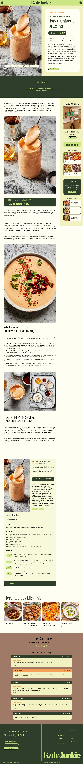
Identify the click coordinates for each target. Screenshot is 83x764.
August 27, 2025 (65, 713)
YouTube (72, 738)
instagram (72, 730)
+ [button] (16, 515)
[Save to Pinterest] (17, 204)
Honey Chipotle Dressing (41, 90)
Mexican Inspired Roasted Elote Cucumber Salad (67, 173)
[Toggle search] (80, 2)
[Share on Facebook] (14, 204)
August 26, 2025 (65, 698)
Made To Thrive (57, 762)
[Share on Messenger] (27, 204)
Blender (11, 527)
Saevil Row (50, 762)
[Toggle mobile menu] (2, 2)
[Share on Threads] (20, 204)
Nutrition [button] (12, 583)
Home (49, 16)
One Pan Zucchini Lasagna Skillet (76, 161)
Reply (14, 665)
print (35, 508)
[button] (49, 12)
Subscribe (11, 748)
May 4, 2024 (67, 682)
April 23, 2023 (66, 656)
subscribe (72, 191)
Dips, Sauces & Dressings (64, 16)
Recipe (54, 16)
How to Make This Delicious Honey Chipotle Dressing (42, 88)
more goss (72, 137)
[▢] (7, 527)
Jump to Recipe (53, 68)
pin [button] (41, 508)
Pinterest (72, 741)
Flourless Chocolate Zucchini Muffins (76, 173)
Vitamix (20, 527)
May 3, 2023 (67, 670)
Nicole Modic (51, 63)
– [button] (12, 515)
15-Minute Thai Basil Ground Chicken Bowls (66, 161)
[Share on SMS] (24, 204)
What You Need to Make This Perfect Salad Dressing (41, 86)
